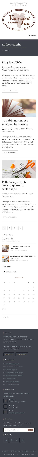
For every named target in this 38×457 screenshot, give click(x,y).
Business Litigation (11, 369)
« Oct (3, 309)
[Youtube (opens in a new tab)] (25, 5)
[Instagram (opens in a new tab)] (18, 5)
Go (30, 430)
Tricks (31, 129)
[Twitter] (6, 440)
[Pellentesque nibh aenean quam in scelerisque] (5, 258)
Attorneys (15, 451)
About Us (8, 354)
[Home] (2, 51)
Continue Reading (11, 91)
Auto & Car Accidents (12, 364)
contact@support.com (17, 413)
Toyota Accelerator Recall (13, 375)
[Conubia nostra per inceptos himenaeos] (5, 248)
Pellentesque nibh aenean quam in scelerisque (14, 185)
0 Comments (23, 70)
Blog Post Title (12, 62)
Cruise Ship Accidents (12, 384)
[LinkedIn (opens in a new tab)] (20, 5)
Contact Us (21, 354)
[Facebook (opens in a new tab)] (15, 5)
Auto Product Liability (12, 381)
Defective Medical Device (14, 372)
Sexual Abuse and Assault (13, 367)
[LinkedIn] (22, 440)
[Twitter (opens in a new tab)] (13, 5)
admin (6, 67)
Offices (33, 451)
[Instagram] (17, 440)
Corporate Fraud (10, 378)
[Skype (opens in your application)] (23, 5)
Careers (24, 451)
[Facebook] (11, 440)
